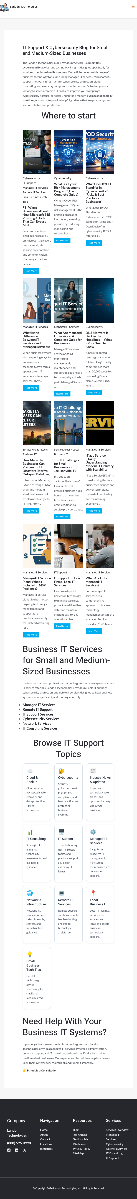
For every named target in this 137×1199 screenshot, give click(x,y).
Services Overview (117, 1129)
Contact (45, 1139)
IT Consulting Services (40, 728)
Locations (46, 1144)
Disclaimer (79, 1144)
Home (44, 1129)
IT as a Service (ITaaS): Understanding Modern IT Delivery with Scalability (100, 462)
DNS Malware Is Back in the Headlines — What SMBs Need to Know (99, 340)
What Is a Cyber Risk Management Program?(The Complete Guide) (67, 189)
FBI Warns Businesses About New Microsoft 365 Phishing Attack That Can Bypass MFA (36, 216)
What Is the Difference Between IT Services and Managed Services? (36, 340)
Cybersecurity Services (41, 719)
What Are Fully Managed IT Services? (96, 581)
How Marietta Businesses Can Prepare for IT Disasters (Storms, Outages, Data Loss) (36, 467)
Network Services (37, 723)
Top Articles (80, 1134)
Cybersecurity (31, 178)
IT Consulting (114, 1153)
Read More (31, 270)
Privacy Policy (81, 1148)
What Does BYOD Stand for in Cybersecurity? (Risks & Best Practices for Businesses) (98, 192)
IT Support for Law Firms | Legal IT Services (67, 581)
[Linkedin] (17, 1150)
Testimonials (80, 1139)
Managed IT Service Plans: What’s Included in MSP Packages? (37, 583)
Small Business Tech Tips (35, 199)
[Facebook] (9, 1150)
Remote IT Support (38, 709)
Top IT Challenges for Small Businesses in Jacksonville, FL (66, 465)
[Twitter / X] (24, 1150)
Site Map (78, 1153)
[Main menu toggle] (133, 7)
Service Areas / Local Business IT (35, 452)
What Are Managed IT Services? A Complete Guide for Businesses (68, 338)
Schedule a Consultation (42, 1070)
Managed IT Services (35, 187)
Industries (46, 1148)
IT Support (29, 182)
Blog (75, 1129)
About (44, 1134)
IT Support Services (38, 714)
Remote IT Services (34, 192)
